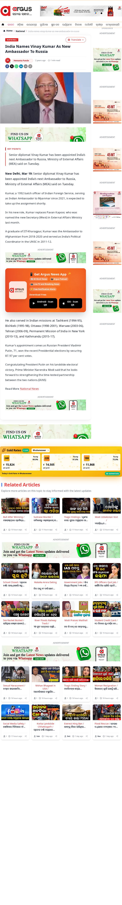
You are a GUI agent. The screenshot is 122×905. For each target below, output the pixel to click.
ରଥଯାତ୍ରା (32, 24)
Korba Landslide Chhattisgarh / (45, 725)
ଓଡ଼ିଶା (20, 24)
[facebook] (7, 66)
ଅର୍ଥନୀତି (89, 24)
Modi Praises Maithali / (76, 622)
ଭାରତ (11, 24)
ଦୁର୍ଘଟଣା (44, 24)
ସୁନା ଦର (55, 24)
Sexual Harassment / (14, 685)
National (20, 31)
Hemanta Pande (21, 60)
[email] (26, 66)
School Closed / (11, 582)
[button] (21, 462)
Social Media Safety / (14, 723)
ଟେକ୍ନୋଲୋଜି (112, 24)
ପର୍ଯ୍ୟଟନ (67, 24)
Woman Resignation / (106, 685)
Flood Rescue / (102, 723)
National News (29, 388)
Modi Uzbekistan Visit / (106, 518)
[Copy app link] (30, 66)
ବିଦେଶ (78, 24)
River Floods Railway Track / (45, 622)
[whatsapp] (16, 66)
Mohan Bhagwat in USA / (45, 687)
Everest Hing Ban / (74, 723)
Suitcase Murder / (43, 516)
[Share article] (25, 529)
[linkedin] (21, 66)
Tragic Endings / (72, 516)
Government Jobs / (74, 582)
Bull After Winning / (13, 516)
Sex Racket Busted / (13, 620)
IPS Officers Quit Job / (106, 582)
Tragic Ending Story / (75, 685)
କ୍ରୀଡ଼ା (99, 24)
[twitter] (12, 66)
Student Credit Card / (106, 620)
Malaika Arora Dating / (45, 584)
